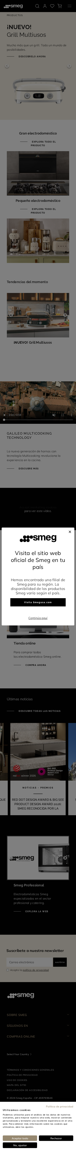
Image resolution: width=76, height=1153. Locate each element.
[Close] (69, 531)
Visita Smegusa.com (38, 602)
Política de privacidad (59, 1106)
